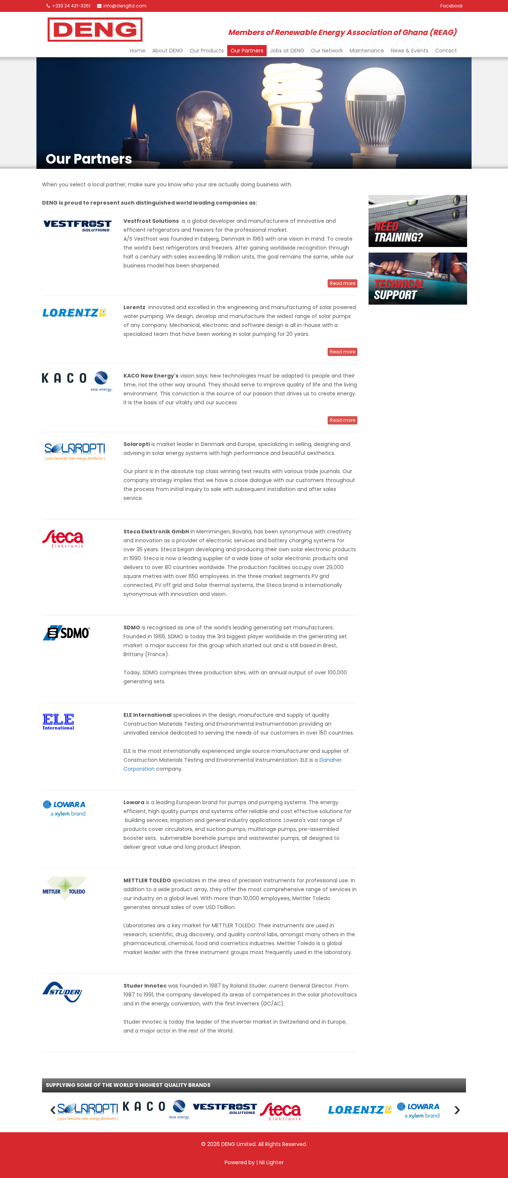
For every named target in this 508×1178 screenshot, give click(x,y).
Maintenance (367, 50)
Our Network (327, 50)
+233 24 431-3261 (70, 6)
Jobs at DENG (287, 50)
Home (137, 50)
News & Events (409, 50)
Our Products (207, 50)
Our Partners (247, 50)
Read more (342, 283)
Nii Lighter (271, 1162)
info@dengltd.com (124, 6)
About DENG (167, 50)
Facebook (451, 6)
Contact (446, 50)
